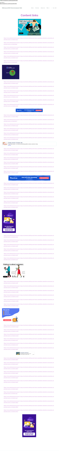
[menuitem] (33, 8)
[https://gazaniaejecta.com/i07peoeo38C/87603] (29, 0)
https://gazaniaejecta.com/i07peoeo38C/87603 (8, 3)
